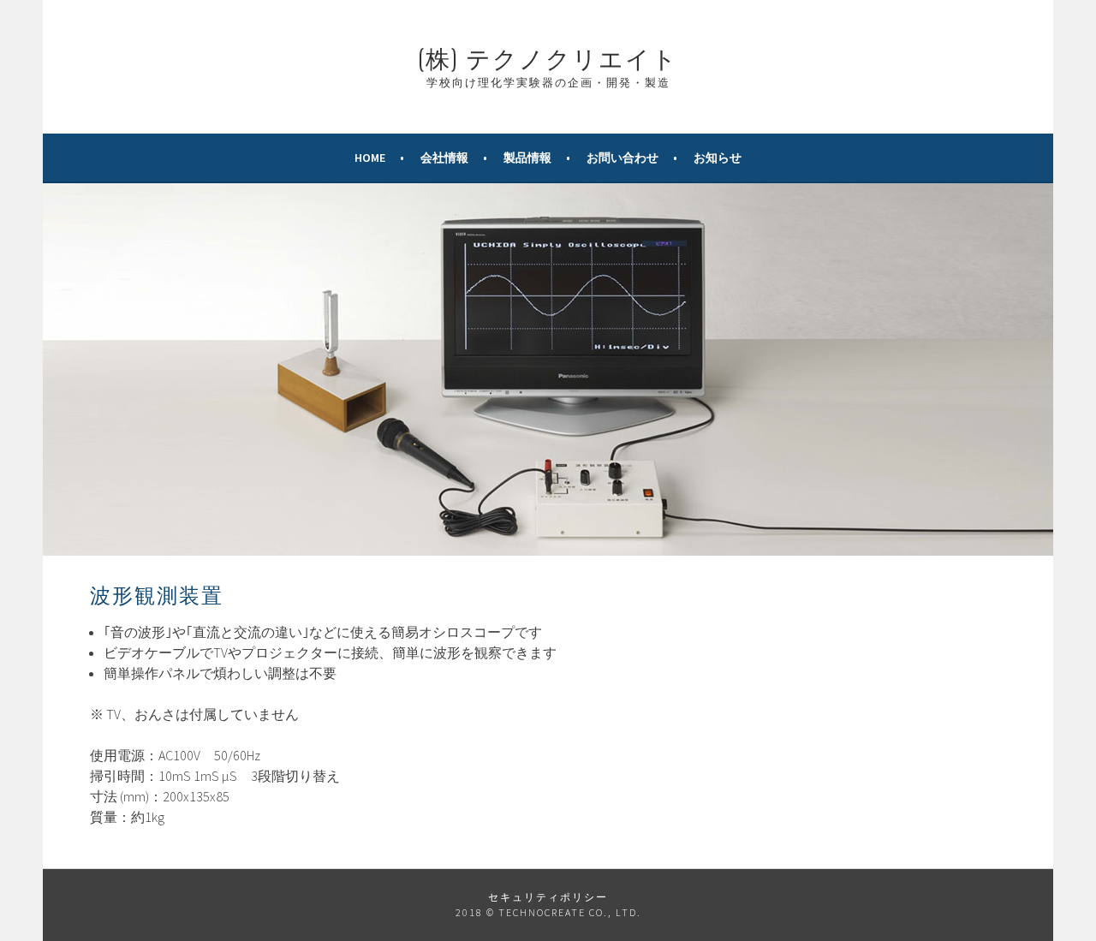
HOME (369, 157)
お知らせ (718, 157)
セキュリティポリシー (548, 896)
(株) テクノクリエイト (548, 56)
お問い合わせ (622, 157)
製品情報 (527, 157)
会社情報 (444, 157)
